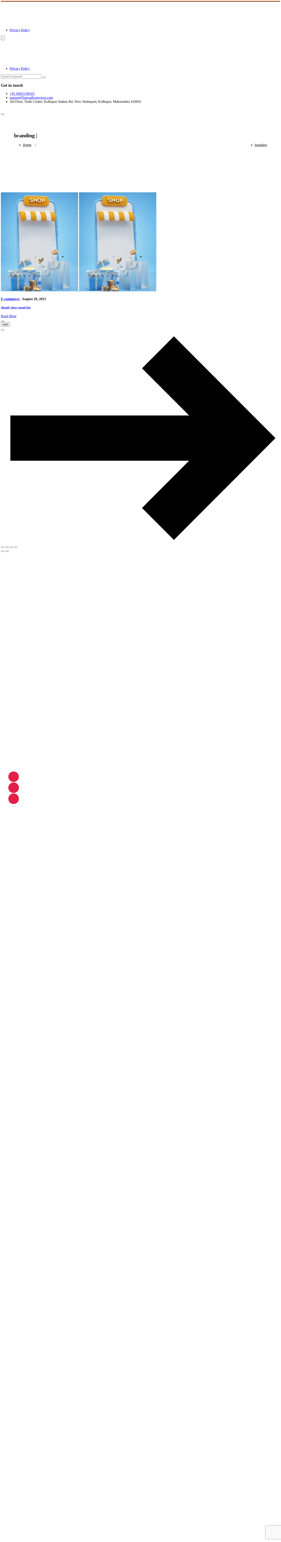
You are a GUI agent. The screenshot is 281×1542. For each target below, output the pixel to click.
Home (27, 145)
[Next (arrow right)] (7, 551)
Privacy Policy (20, 30)
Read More (8, 316)
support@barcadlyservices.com (31, 97)
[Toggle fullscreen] (7, 547)
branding (261, 145)
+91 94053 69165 (22, 93)
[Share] (11, 547)
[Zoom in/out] (2, 547)
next (5, 324)
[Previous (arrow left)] (2, 551)
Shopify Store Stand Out (16, 307)
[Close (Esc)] (16, 547)
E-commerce (10, 299)
